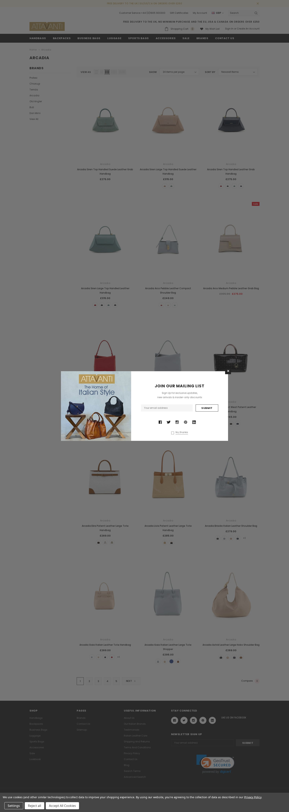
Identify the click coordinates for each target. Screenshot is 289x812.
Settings (14, 806)
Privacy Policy (252, 797)
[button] (228, 371)
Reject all (34, 806)
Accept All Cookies (62, 806)
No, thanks (182, 432)
